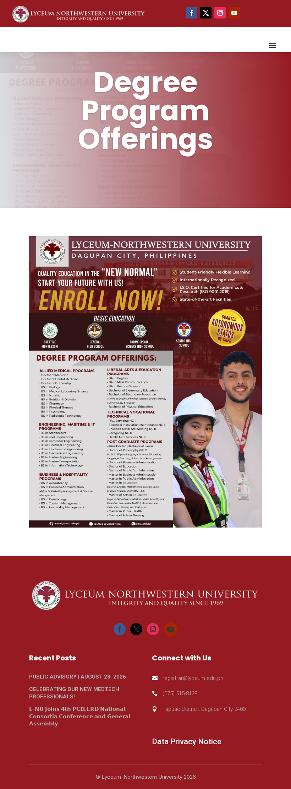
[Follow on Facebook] (191, 12)
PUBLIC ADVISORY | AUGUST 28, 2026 (77, 677)
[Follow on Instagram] (220, 12)
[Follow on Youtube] (234, 12)
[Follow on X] (206, 12)
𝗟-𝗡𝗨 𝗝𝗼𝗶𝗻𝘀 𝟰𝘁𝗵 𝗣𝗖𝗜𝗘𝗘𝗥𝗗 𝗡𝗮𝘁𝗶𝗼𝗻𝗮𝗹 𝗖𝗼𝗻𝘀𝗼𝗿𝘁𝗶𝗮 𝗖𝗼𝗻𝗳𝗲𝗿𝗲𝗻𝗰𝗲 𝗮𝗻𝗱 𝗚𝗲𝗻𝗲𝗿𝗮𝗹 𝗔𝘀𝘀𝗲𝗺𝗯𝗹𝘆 (79, 716)
